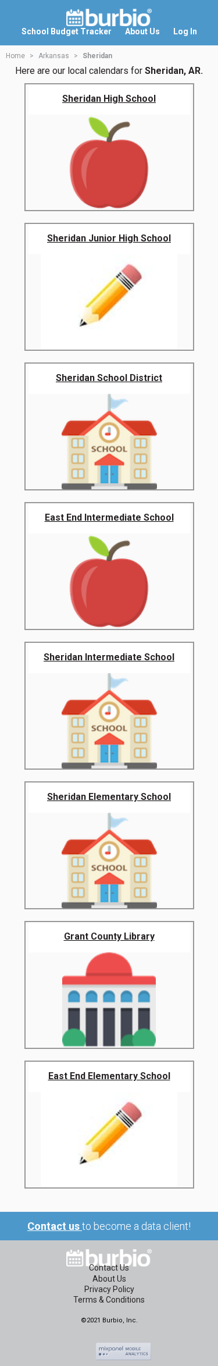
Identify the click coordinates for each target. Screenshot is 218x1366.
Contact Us (109, 1267)
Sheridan (97, 56)
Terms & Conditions (109, 1299)
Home (15, 56)
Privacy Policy (109, 1289)
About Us (109, 1278)
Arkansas (53, 56)
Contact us (54, 1226)
